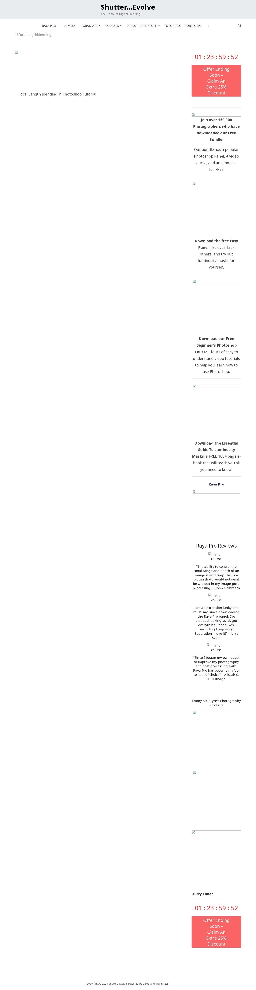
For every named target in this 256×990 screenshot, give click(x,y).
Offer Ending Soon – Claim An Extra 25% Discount (216, 81)
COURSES (112, 26)
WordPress (162, 983)
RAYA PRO (49, 26)
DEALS (131, 26)
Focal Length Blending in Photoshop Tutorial (57, 94)
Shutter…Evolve (128, 7)
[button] (58, 25)
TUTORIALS (172, 26)
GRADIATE (90, 26)
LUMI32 (69, 26)
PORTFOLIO (193, 26)
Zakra (146, 983)
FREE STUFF (148, 26)
